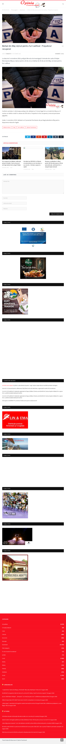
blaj (14, 127)
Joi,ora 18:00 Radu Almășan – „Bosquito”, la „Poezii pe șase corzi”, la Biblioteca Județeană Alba (25, 696)
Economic (4, 638)
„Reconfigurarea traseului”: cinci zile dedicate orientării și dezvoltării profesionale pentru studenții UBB (28, 723)
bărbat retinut (7, 127)
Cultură (4, 634)
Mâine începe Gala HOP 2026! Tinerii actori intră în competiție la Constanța (21, 700)
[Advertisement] (33, 349)
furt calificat (21, 127)
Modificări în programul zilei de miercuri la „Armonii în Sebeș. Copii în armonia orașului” (24, 693)
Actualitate (5, 624)
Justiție (4, 655)
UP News (6, 711)
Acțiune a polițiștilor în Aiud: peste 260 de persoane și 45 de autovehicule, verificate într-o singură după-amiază (54, 164)
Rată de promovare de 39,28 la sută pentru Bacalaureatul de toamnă (19, 732)
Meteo (4, 665)
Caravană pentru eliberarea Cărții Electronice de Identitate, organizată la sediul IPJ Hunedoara (31, 388)
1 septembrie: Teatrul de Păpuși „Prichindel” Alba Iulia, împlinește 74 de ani (21, 690)
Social (3, 675)
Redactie (8, 53)
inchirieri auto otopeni (7, 385)
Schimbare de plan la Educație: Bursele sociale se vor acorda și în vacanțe (20, 716)
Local (62, 53)
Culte (3, 631)
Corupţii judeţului (6, 627)
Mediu (3, 662)
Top (61, 739)
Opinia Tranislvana (31, 127)
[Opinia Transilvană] (33, 3)
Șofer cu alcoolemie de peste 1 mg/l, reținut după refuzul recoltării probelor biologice (35, 385)
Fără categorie (5, 648)
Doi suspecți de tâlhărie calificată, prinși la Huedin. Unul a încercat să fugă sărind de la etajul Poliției (11, 163)
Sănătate (4, 672)
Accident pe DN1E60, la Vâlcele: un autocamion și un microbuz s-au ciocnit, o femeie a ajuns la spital (33, 164)
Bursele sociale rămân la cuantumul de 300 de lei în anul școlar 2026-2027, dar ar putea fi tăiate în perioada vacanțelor (32, 726)
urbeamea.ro (8, 685)
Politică (4, 668)
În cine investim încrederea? (9, 651)
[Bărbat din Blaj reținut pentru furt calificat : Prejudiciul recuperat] (33, 28)
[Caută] (63, 4)
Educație (4, 641)
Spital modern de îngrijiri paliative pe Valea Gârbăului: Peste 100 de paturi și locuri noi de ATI (25, 720)
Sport (3, 679)
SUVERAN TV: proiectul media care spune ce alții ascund (23, 400)
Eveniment (57, 53)
